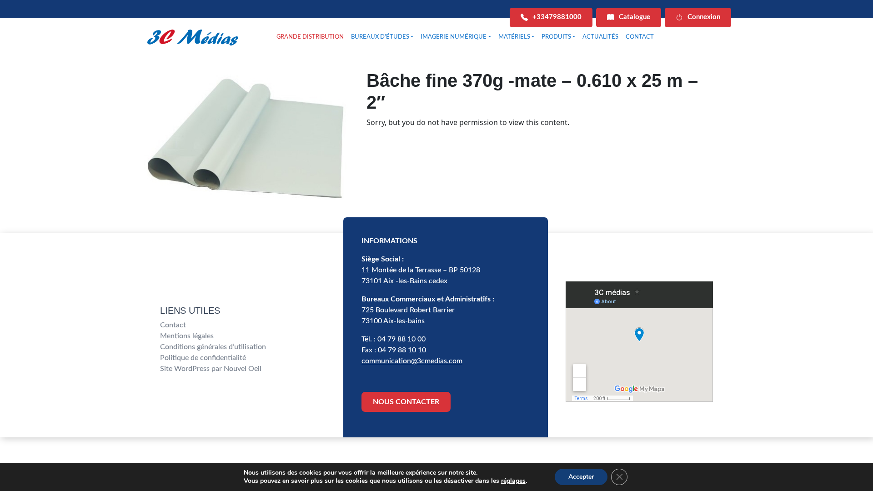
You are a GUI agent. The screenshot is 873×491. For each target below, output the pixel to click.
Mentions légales (187, 336)
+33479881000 (557, 17)
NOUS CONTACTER (406, 402)
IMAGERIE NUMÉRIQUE (454, 37)
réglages (513, 481)
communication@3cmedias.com (411, 361)
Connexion (703, 17)
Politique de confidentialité (203, 357)
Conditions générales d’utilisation (213, 347)
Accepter (581, 476)
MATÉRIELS (514, 37)
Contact (173, 325)
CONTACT (640, 37)
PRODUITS (556, 37)
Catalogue (634, 17)
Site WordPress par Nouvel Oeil (210, 368)
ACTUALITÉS (600, 37)
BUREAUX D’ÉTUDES (380, 37)
